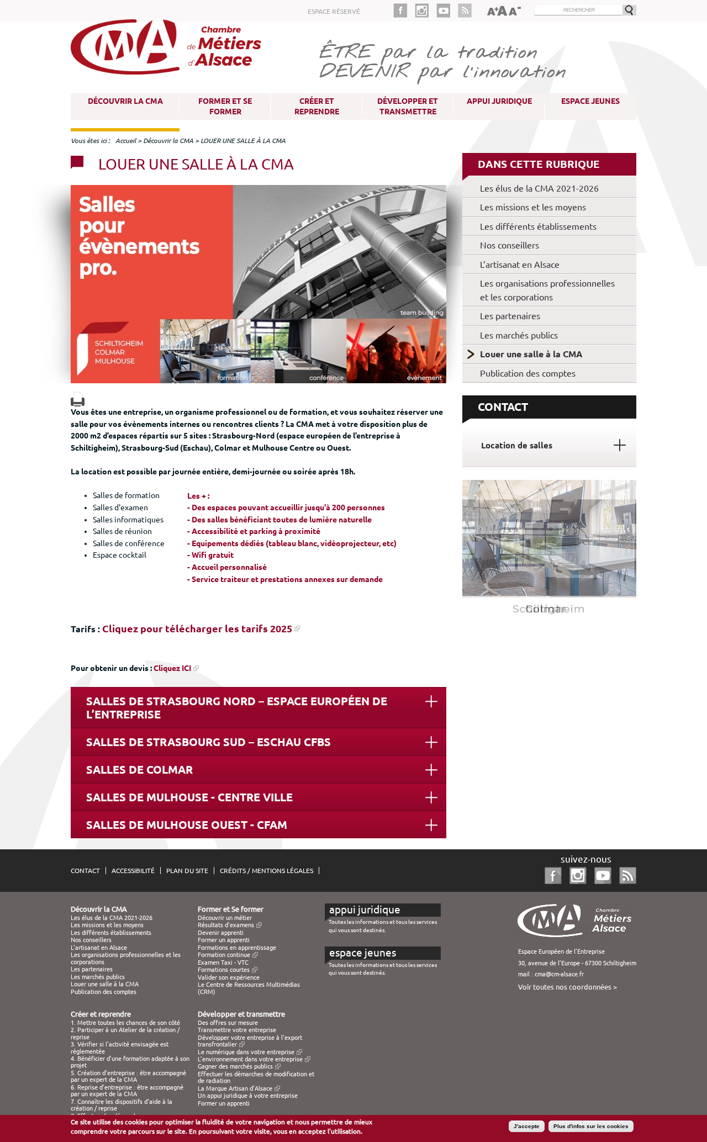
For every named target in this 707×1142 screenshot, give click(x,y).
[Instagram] (425, 10)
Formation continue (224, 954)
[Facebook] (404, 10)
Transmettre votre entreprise (237, 1030)
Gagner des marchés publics (235, 1066)
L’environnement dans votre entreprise (250, 1059)
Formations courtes (224, 969)
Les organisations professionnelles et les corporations (547, 290)
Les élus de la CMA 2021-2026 (539, 188)
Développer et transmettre (407, 106)
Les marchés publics (519, 335)
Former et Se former (225, 106)
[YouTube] (447, 10)
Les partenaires (510, 316)
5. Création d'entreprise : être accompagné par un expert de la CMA (128, 1076)
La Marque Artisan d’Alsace (235, 1088)
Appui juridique (499, 101)
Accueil (125, 140)
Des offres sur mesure (228, 1022)
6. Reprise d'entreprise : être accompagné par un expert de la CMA (127, 1090)
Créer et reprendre (316, 106)
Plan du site (187, 870)
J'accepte (527, 1126)
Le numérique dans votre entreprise (246, 1052)
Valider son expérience (229, 977)
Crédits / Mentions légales (266, 870)
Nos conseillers (509, 245)
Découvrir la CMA (125, 101)
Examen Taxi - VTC (223, 962)
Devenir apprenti (221, 932)
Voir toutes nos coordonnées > (567, 987)
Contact (85, 870)
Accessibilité (133, 870)
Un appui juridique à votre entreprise (248, 1095)
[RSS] (465, 10)
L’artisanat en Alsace (520, 264)
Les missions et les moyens (533, 207)
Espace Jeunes (590, 101)
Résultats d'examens (226, 925)
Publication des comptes (528, 373)
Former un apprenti (224, 940)
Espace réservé (334, 11)
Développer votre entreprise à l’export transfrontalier (250, 1041)
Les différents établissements (538, 226)
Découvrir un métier (225, 917)
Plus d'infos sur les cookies (591, 1126)
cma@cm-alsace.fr (559, 974)
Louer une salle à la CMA (531, 354)
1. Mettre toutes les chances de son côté (125, 1022)
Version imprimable (78, 399)
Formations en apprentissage (237, 947)
